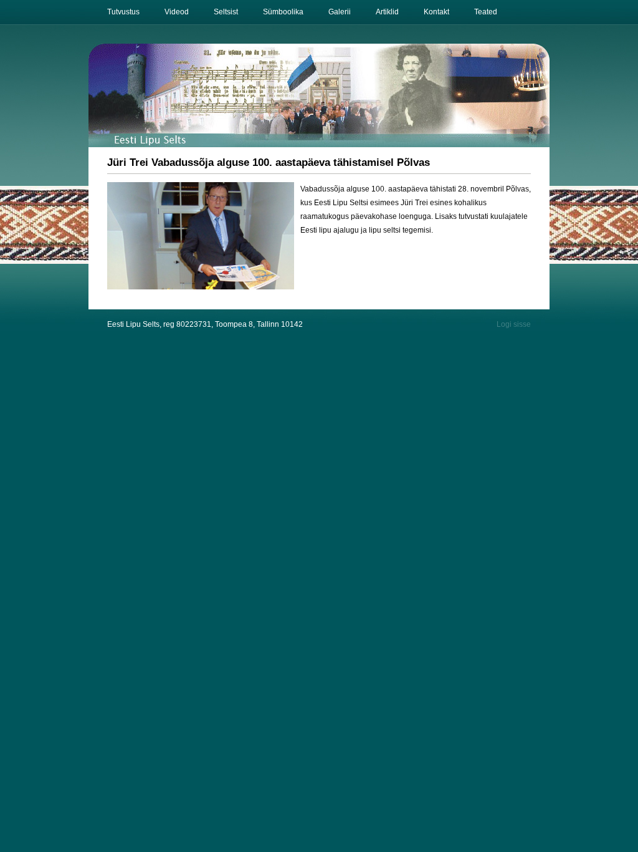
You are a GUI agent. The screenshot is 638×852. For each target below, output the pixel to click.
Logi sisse (514, 324)
